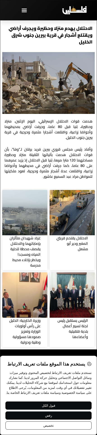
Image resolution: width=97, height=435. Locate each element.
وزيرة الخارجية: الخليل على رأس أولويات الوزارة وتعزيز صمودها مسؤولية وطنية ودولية (25, 331)
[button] (24, 10)
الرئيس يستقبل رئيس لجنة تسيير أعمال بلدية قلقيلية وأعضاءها (73, 328)
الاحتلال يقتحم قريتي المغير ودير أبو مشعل (72, 243)
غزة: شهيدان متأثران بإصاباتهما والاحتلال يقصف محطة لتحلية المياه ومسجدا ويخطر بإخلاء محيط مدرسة (25, 252)
